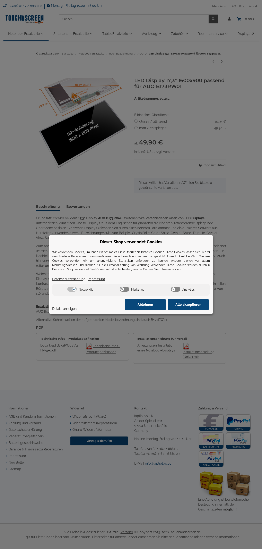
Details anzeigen (64, 309)
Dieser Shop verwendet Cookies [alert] (131, 241)
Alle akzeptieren (188, 305)
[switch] (72, 289)
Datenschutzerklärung (69, 279)
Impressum (96, 279)
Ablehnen (145, 305)
